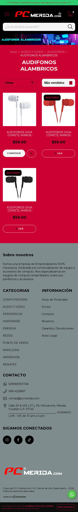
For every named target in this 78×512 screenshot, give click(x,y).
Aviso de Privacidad (54, 299)
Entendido (66, 507)
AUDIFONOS (56, 52)
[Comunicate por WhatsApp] (72, 494)
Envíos (46, 307)
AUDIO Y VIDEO (32, 52)
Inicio (13, 52)
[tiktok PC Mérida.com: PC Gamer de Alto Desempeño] (29, 440)
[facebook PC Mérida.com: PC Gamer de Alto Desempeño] (18, 440)
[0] (70, 15)
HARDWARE (11, 321)
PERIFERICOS (12, 314)
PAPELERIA (11, 350)
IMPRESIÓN (11, 357)
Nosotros (48, 321)
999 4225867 (17, 391)
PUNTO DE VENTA (15, 343)
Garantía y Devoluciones (58, 328)
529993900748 (19, 384)
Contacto (48, 314)
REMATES (9, 364)
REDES (8, 335)
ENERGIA (9, 328)
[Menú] (7, 14)
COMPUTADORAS (15, 299)
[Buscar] (70, 26)
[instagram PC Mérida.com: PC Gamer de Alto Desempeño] (7, 440)
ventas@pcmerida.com (24, 398)
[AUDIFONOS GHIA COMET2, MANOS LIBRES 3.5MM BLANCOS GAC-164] (31, 153)
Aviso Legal (49, 335)
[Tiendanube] (15, 497)
